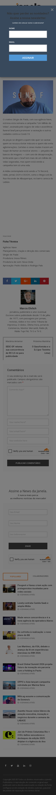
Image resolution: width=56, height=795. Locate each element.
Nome (12, 28)
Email (12, 42)
